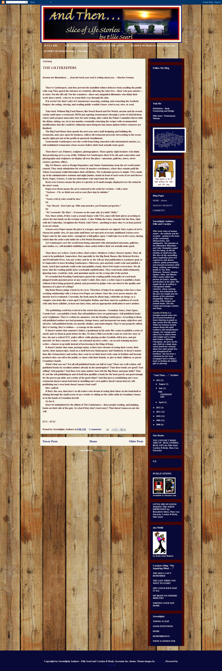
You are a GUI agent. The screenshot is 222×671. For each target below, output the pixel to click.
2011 (158, 412)
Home (93, 441)
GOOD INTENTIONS (163, 626)
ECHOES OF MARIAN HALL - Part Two (153, 45)
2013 (158, 380)
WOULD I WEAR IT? (162, 205)
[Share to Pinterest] (124, 429)
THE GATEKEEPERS (77, 45)
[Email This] (113, 429)
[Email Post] (107, 429)
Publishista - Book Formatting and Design (163, 109)
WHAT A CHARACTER (164, 641)
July (161, 388)
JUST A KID (50, 45)
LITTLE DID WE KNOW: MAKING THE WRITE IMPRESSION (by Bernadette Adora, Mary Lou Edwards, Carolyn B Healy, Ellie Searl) (166, 510)
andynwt (159, 661)
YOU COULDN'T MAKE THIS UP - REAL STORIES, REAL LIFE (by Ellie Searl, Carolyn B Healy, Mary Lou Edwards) (166, 445)
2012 (158, 407)
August (162, 384)
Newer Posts (50, 441)
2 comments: (95, 429)
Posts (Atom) (99, 450)
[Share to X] (118, 429)
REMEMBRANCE (161, 636)
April (161, 402)
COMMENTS (159, 210)
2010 (158, 416)
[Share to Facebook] (121, 429)
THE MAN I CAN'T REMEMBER (162, 574)
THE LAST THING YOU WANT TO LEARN (164, 582)
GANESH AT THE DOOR (110, 45)
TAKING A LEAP (161, 621)
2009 (158, 420)
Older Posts (136, 441)
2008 (158, 424)
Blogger (111, 664)
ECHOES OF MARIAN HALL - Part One (66, 51)
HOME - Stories (160, 200)
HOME (156, 631)
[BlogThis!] (115, 429)
